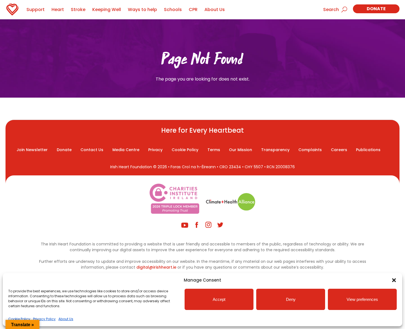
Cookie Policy (19, 319)
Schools (173, 9)
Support (35, 9)
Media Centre (125, 150)
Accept (219, 299)
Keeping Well (106, 9)
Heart (58, 9)
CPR (193, 9)
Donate (376, 9)
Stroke (78, 9)
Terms (213, 150)
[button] (394, 280)
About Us (65, 319)
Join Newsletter (32, 150)
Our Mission (240, 150)
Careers (339, 150)
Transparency (275, 150)
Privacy (155, 150)
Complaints (310, 150)
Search (331, 9)
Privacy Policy (44, 319)
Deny (291, 299)
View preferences (362, 299)
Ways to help (142, 9)
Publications (368, 150)
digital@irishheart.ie (156, 267)
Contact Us (91, 150)
